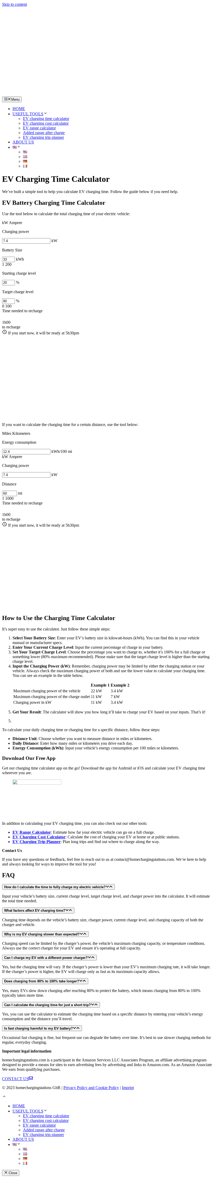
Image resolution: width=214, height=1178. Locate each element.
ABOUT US (23, 142)
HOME (19, 108)
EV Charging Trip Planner (37, 841)
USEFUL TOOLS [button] (28, 114)
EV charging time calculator (46, 118)
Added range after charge (44, 132)
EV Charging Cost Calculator (39, 837)
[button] (17, 147)
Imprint (128, 1087)
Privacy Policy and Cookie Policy (91, 1087)
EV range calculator (39, 128)
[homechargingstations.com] (106, 49)
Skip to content (14, 4)
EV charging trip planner (43, 137)
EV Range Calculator (32, 832)
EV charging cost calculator (46, 123)
